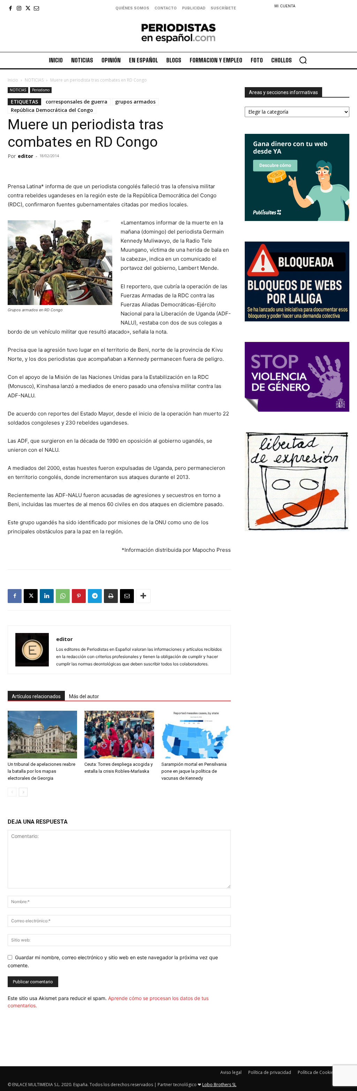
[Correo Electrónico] (127, 596)
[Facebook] (10, 8)
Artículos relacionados (36, 696)
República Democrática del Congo (52, 110)
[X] (27, 8)
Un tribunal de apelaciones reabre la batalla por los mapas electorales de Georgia (41, 771)
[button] (303, 60)
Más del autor (84, 696)
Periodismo (41, 89)
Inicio (13, 80)
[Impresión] (111, 596)
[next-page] (23, 792)
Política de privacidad (269, 1072)
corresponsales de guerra (76, 101)
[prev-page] (12, 792)
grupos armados (135, 101)
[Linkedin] (47, 596)
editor (25, 156)
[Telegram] (95, 596)
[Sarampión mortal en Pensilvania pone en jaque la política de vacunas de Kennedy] (196, 734)
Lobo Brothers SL (219, 1085)
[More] (143, 596)
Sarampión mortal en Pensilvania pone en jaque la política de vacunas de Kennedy (194, 771)
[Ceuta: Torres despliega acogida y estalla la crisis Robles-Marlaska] (119, 734)
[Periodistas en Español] (178, 33)
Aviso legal (231, 1072)
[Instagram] (19, 8)
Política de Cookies (316, 1072)
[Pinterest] (79, 596)
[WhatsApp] (63, 596)
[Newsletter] (36, 8)
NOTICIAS (34, 80)
